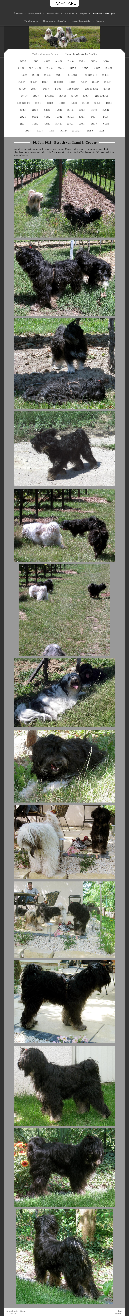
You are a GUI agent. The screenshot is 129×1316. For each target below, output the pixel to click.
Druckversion (13, 1311)
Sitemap (23, 1311)
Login (120, 1311)
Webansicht (118, 1313)
